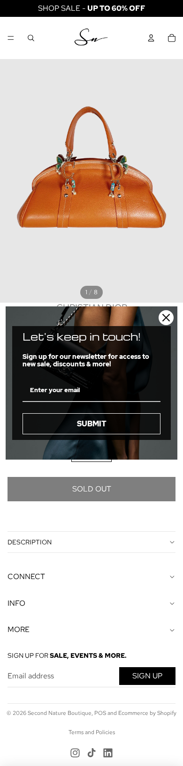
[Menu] (11, 38)
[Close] (166, 317)
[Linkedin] (108, 753)
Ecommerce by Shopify (147, 713)
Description (30, 542)
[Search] (31, 38)
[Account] (151, 38)
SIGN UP (147, 676)
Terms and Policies (92, 732)
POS (100, 713)
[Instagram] (75, 753)
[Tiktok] (91, 753)
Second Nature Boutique (60, 713)
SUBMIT (92, 424)
